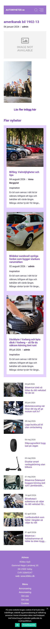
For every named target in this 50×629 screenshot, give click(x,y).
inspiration (14, 188)
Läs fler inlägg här (25, 109)
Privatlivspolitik (29, 625)
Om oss (25, 596)
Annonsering (25, 588)
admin (25, 26)
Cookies (25, 603)
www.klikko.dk (28, 576)
